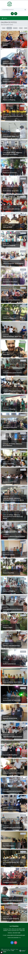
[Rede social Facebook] (12, 943)
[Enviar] (25, 9)
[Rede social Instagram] (16, 943)
